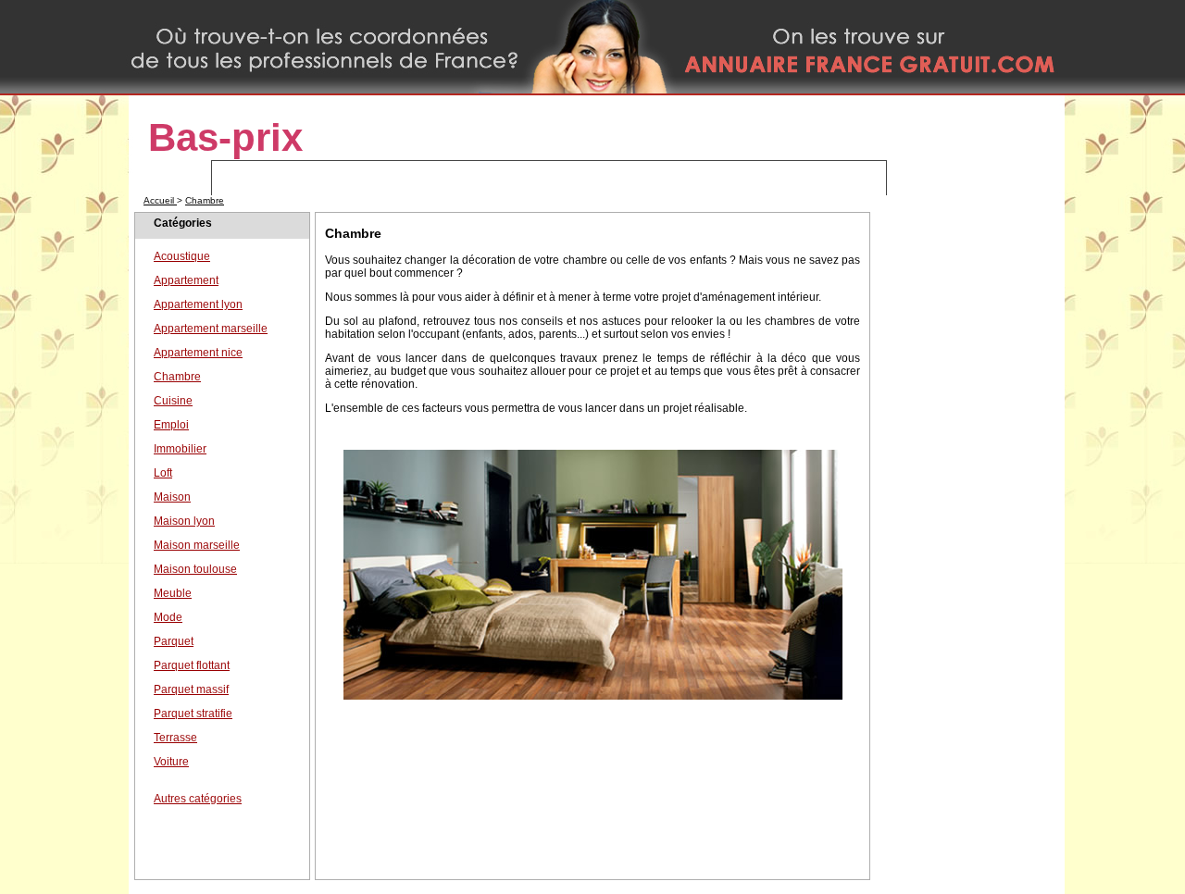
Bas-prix (225, 137)
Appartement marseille (211, 328)
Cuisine (173, 400)
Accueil (160, 200)
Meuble (173, 593)
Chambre (204, 200)
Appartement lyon (198, 304)
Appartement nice (198, 352)
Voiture (171, 761)
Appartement (186, 280)
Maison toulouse (195, 569)
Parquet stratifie (193, 713)
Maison (172, 496)
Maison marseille (197, 545)
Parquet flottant (192, 665)
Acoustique (182, 256)
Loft (163, 472)
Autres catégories (198, 798)
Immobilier (180, 448)
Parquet (173, 641)
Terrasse (175, 737)
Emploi (171, 424)
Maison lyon (184, 521)
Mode (168, 617)
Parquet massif (191, 689)
